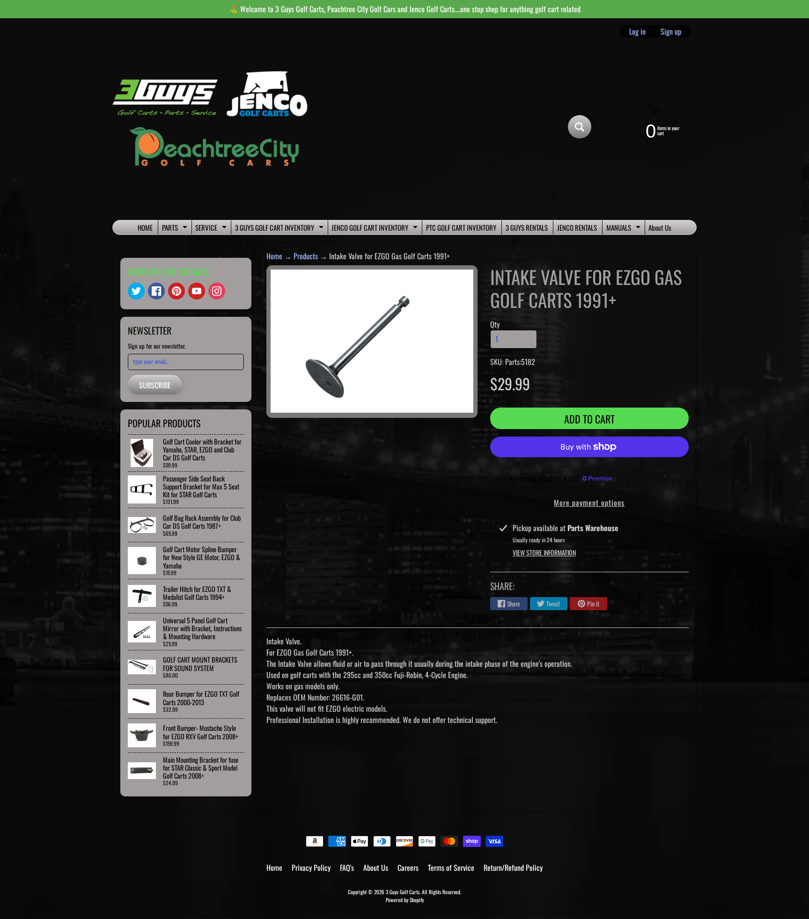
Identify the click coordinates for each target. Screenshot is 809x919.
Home (274, 256)
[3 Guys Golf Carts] (214, 127)
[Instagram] (216, 291)
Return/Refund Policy (513, 867)
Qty (495, 324)
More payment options (589, 502)
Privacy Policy (311, 867)
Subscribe (155, 385)
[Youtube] (196, 291)
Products (306, 256)
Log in (637, 31)
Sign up (671, 31)
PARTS (176, 228)
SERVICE (212, 228)
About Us (659, 227)
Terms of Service (451, 867)
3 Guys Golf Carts (402, 892)
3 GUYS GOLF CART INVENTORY (280, 228)
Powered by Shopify (405, 900)
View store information (544, 552)
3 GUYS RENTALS (527, 227)
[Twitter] (136, 291)
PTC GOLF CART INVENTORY (461, 227)
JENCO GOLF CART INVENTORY (375, 228)
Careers (408, 867)
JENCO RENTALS (577, 227)
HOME (145, 227)
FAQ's (347, 867)
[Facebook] (156, 291)
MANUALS (624, 228)
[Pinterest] (176, 291)
